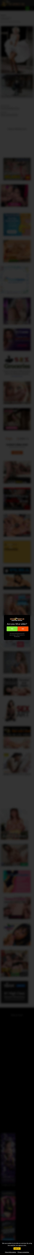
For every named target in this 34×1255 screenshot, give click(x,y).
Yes (12, 629)
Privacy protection (23, 1252)
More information (10, 1252)
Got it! (17, 1248)
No (23, 629)
